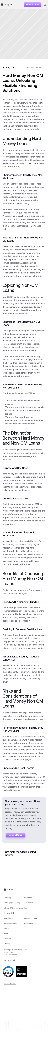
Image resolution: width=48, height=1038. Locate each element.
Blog (25, 908)
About (6, 933)
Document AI (9, 913)
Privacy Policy (9, 952)
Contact (7, 928)
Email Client (8, 918)
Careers (7, 943)
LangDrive (8, 938)
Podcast (27, 913)
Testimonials (29, 903)
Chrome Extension (11, 923)
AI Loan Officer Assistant (13, 908)
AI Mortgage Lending (12, 903)
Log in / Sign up (9, 983)
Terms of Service (10, 955)
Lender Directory (30, 918)
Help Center (28, 923)
